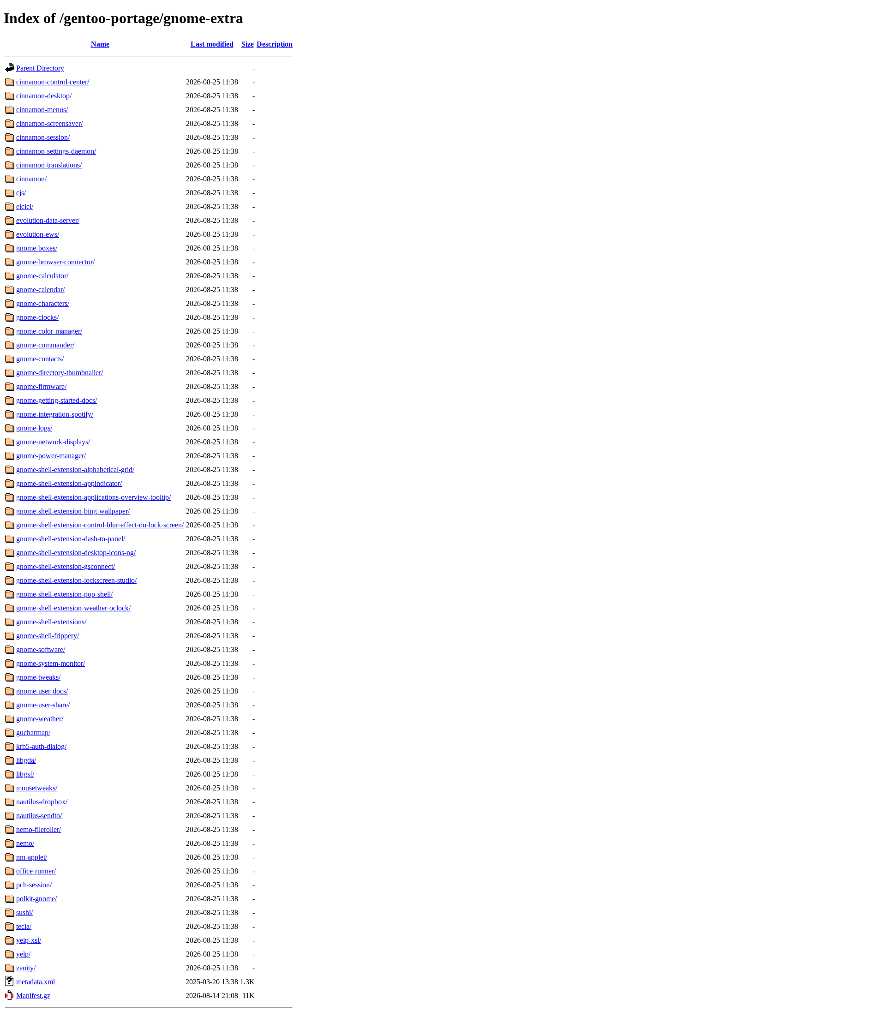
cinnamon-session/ (43, 137)
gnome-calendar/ (40, 289)
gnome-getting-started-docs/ (56, 400)
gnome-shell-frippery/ (47, 636)
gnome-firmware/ (41, 386)
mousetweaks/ (36, 788)
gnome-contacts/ (40, 359)
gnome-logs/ (34, 428)
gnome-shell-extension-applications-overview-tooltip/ (93, 497)
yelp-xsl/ (28, 940)
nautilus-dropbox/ (41, 802)
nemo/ (25, 843)
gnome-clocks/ (37, 317)
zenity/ (26, 968)
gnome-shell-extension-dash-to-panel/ (70, 539)
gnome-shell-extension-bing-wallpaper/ (73, 511)
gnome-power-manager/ (51, 456)
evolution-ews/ (37, 234)
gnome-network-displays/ (53, 442)
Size (247, 44)
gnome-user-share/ (43, 705)
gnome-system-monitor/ (50, 663)
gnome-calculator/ (42, 276)
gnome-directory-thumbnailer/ (59, 373)
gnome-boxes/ (36, 248)
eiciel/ (24, 206)
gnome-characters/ (42, 303)
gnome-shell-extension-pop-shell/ (64, 594)
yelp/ (23, 954)
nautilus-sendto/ (39, 816)
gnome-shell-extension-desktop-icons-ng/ (76, 552)
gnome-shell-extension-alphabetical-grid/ (75, 469)
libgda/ (26, 760)
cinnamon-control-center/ (52, 82)
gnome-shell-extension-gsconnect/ (65, 566)
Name (100, 44)
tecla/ (23, 926)
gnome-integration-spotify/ (54, 414)
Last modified (212, 44)
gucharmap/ (33, 732)
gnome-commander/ (45, 345)
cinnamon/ (31, 179)
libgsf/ (25, 774)
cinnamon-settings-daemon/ (56, 151)
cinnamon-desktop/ (44, 96)
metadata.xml (35, 982)
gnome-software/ (40, 649)
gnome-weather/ (39, 719)
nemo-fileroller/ (38, 829)
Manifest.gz (33, 995)
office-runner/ (36, 871)
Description (275, 44)
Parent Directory (40, 68)
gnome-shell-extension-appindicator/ (69, 483)
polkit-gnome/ (36, 899)
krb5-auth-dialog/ (41, 746)
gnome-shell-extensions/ (51, 622)
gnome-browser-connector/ (55, 262)
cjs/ (21, 193)
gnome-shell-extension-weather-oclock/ (73, 608)
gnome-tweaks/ (38, 677)
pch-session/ (34, 885)
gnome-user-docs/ (42, 691)
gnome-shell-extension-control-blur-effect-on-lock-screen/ (100, 525)
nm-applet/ (31, 857)
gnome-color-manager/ (49, 331)
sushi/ (24, 912)
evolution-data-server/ (47, 220)
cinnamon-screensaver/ (49, 123)
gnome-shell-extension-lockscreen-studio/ (76, 580)
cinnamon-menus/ (42, 110)
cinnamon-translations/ (49, 165)
